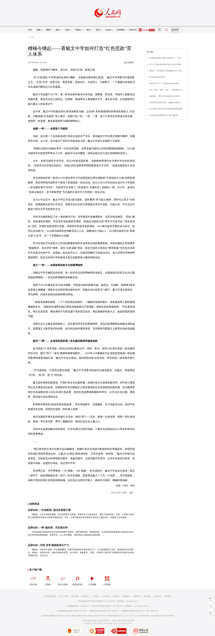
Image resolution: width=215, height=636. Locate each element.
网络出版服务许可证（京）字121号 (121, 616)
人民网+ (47, 584)
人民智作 (107, 584)
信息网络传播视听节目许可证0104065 (55, 616)
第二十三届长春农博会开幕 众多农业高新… (166, 64)
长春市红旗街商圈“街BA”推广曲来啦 (164, 115)
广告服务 (95, 596)
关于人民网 (63, 596)
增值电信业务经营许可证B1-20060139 (104, 611)
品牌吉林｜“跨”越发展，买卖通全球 (48, 527)
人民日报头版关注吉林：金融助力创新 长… (166, 102)
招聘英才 (85, 596)
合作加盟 (105, 596)
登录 (176, 30)
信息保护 (157, 596)
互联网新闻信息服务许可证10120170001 (72, 611)
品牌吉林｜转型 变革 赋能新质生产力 (48, 545)
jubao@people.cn (132, 601)
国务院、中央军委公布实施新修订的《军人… (166, 71)
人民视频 (92, 584)
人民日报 (33, 584)
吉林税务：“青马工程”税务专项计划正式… (165, 96)
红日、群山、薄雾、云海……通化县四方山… (166, 90)
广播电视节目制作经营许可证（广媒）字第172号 (139, 611)
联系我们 (167, 596)
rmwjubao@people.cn (141, 606)
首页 (30, 30)
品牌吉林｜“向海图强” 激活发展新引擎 (49, 510)
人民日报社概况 (50, 596)
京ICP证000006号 (143, 616)
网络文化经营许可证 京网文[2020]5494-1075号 (89, 616)
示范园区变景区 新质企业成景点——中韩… (166, 58)
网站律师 (147, 596)
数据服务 (126, 596)
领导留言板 (77, 584)
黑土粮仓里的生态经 (157, 77)
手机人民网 (63, 584)
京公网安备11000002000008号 (162, 616)
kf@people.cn (85, 606)
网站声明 (136, 596)
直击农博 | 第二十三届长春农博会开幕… (164, 83)
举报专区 (133, 30)
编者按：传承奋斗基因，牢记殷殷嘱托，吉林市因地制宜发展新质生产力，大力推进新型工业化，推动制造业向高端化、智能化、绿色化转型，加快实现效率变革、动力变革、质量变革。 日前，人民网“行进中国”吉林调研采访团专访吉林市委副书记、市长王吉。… (81, 552)
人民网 (30, 37)
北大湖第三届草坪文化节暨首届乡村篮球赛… (166, 109)
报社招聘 (74, 596)
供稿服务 (116, 596)
